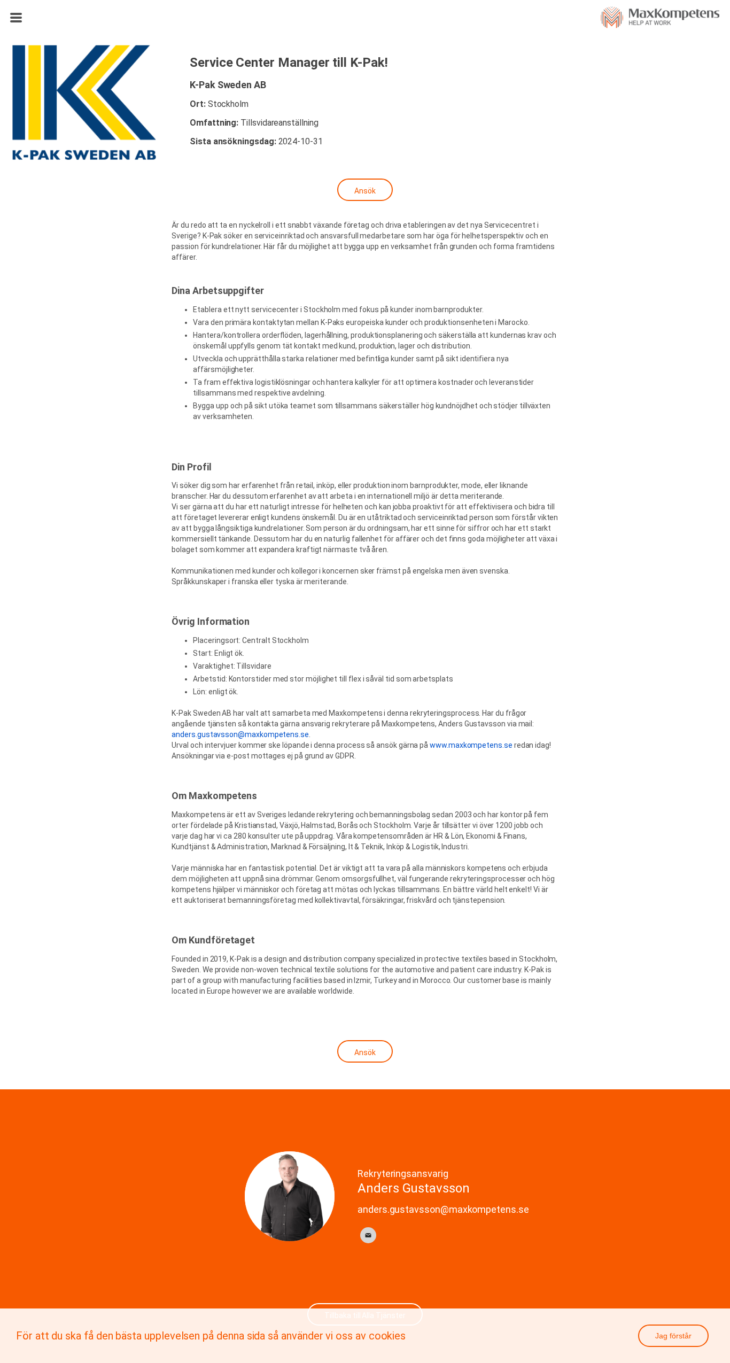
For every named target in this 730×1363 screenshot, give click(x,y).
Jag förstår (673, 1335)
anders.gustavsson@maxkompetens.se (240, 734)
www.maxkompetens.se (471, 745)
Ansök (365, 191)
